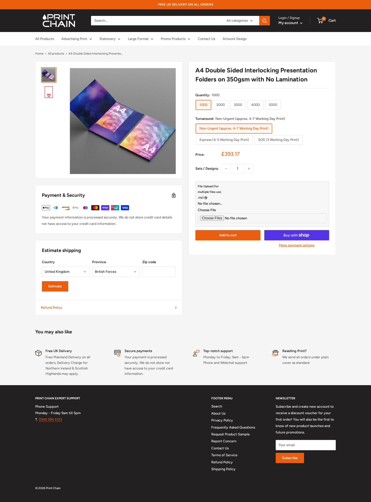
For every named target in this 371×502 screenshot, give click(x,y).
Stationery (107, 39)
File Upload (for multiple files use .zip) (212, 192)
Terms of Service (224, 455)
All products (56, 53)
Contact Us (206, 39)
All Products (44, 39)
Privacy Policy (222, 420)
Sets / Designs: (207, 168)
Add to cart (228, 235)
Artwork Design (235, 39)
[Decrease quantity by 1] (226, 168)
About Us (218, 413)
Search (216, 406)
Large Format (138, 39)
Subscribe (290, 458)
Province (99, 262)
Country (48, 262)
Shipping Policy (223, 469)
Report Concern (223, 441)
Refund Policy (51, 307)
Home (39, 53)
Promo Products (173, 39)
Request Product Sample (230, 434)
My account (288, 23)
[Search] (264, 20)
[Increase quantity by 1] (248, 168)
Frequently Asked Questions (233, 427)
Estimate (55, 286)
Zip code (149, 262)
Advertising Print (74, 39)
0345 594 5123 (50, 419)
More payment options (296, 245)
